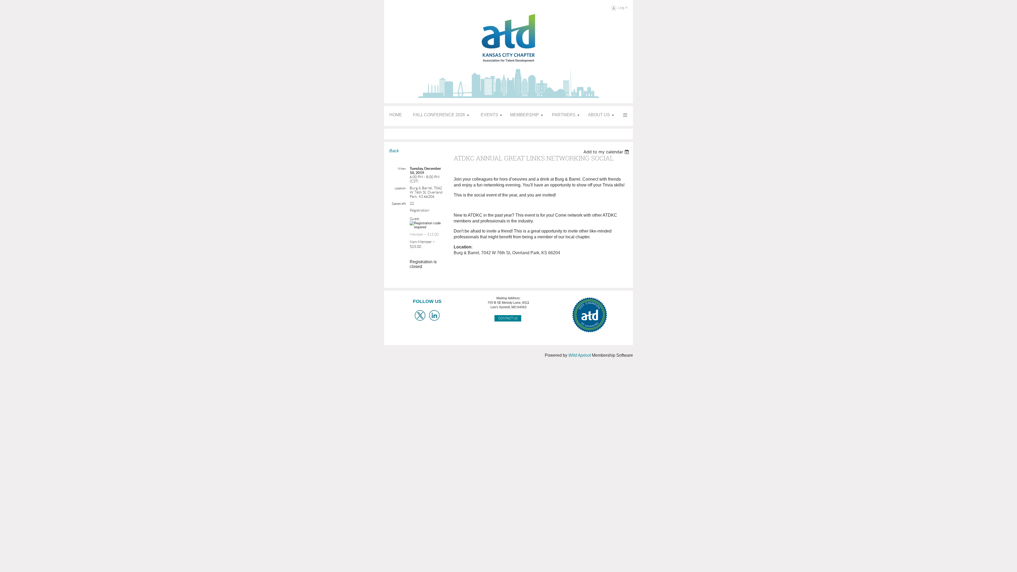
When (402, 168)
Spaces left (399, 203)
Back (394, 151)
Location (400, 188)
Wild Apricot (579, 355)
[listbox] (606, 152)
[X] (420, 315)
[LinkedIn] (434, 315)
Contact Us (508, 318)
